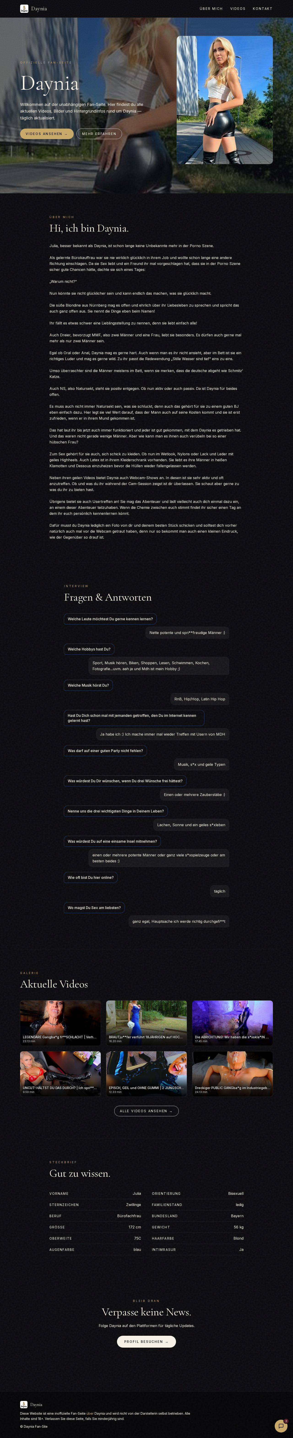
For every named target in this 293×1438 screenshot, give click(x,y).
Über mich (211, 9)
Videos (238, 9)
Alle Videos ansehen (146, 1111)
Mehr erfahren (99, 134)
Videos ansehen (47, 134)
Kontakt (263, 9)
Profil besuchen (146, 1342)
